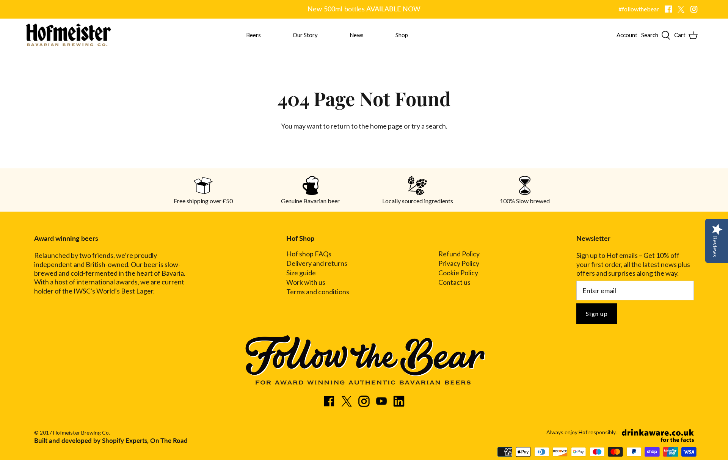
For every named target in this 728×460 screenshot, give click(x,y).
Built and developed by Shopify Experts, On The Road (111, 440)
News (357, 34)
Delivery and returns (316, 263)
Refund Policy (459, 254)
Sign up (597, 313)
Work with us (305, 282)
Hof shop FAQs (308, 254)
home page (386, 126)
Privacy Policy (458, 263)
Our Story (305, 34)
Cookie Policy (458, 273)
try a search (428, 126)
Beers (253, 34)
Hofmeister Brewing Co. (81, 432)
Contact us (454, 282)
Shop (401, 34)
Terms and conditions (317, 292)
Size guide (301, 273)
